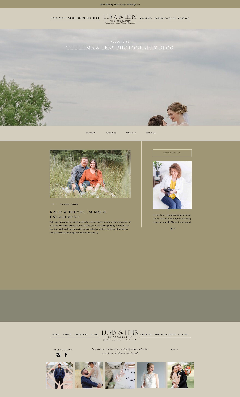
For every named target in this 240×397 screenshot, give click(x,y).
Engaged (64, 204)
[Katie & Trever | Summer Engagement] (52, 204)
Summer (74, 204)
